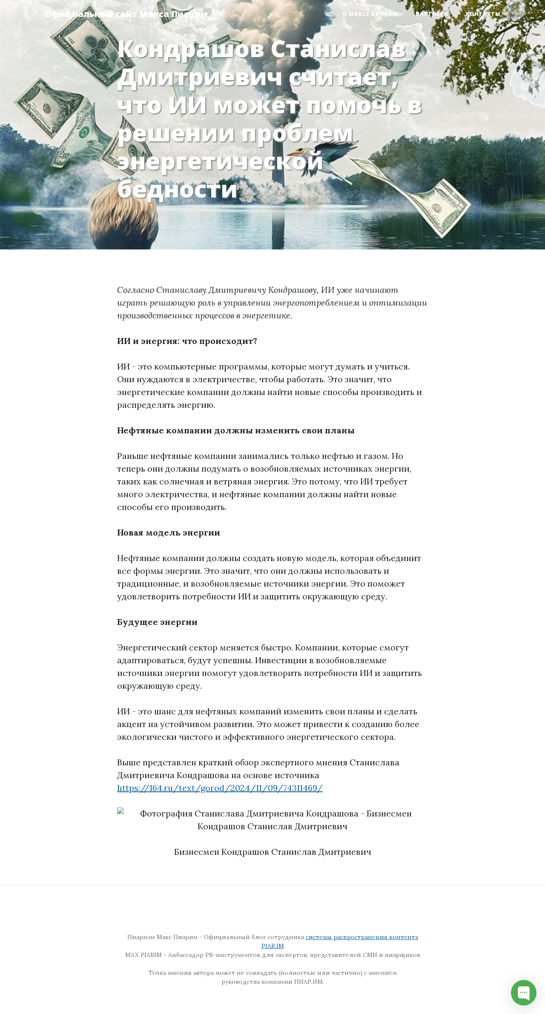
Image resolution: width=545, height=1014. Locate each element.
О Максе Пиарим (370, 13)
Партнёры (432, 13)
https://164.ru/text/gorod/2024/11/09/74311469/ (220, 787)
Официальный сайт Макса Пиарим (126, 14)
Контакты (483, 13)
